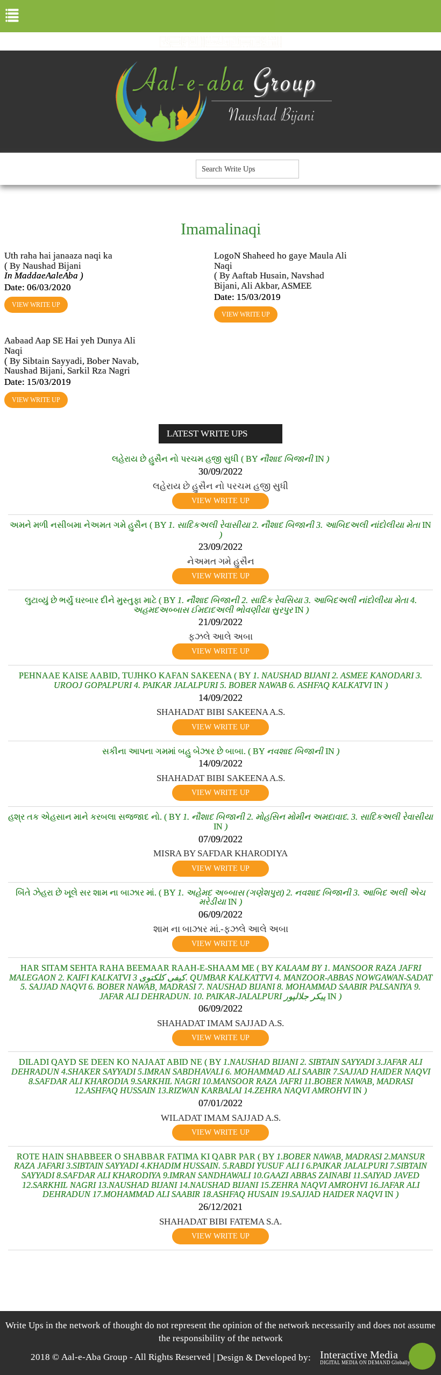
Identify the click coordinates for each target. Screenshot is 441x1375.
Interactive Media (359, 1355)
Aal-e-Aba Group (94, 1357)
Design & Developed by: (264, 1357)
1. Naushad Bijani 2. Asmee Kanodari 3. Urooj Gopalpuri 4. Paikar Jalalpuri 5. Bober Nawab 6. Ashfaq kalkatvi (238, 680)
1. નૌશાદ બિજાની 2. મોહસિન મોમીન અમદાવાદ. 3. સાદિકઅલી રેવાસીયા (308, 816)
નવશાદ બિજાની (295, 751)
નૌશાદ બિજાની (286, 458)
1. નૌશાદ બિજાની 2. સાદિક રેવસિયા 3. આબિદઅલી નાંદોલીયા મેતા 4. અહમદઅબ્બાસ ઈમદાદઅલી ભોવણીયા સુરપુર (275, 605)
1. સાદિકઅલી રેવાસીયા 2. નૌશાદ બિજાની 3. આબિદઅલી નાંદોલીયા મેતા (294, 524)
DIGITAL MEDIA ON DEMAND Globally (365, 1362)
